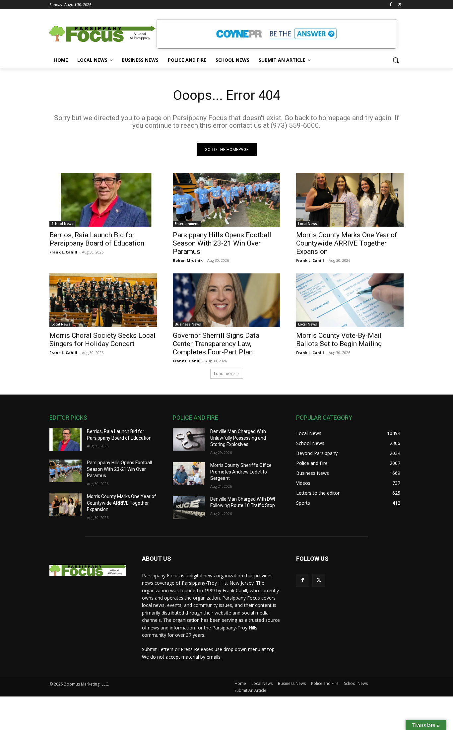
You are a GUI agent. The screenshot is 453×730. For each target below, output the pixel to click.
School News (62, 223)
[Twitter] (400, 5)
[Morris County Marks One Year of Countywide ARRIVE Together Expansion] (350, 200)
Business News (188, 324)
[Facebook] (390, 5)
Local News (307, 223)
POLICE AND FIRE (195, 417)
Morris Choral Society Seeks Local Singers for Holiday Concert (102, 339)
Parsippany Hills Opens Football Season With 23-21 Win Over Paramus (222, 243)
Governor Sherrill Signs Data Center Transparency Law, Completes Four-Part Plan (216, 343)
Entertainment (187, 223)
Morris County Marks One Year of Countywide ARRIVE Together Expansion (346, 243)
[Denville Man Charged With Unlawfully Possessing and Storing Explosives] (189, 439)
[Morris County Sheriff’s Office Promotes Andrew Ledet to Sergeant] (189, 473)
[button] (396, 60)
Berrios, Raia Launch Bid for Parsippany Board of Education (96, 239)
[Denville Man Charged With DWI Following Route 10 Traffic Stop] (189, 507)
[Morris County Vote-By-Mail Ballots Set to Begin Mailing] (350, 300)
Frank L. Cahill (63, 252)
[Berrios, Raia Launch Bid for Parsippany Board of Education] (103, 200)
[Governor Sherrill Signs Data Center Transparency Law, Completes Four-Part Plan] (226, 300)
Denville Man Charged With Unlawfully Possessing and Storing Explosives (238, 438)
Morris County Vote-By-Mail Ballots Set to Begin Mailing (339, 339)
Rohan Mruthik (188, 260)
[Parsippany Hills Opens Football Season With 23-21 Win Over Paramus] (226, 200)
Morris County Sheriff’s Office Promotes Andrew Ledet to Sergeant (241, 472)
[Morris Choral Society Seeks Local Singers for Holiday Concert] (103, 300)
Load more (224, 373)
